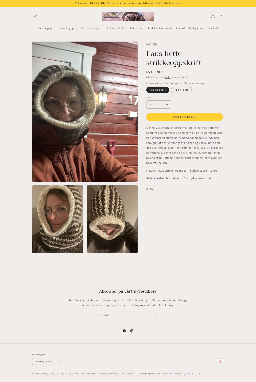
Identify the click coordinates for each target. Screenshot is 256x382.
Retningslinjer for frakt (149, 374)
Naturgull (45, 374)
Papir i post (181, 90)
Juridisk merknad (192, 374)
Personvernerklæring (109, 374)
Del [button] (152, 189)
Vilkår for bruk (129, 374)
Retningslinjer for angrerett (83, 374)
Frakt (167, 77)
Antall (149, 97)
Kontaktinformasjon (172, 374)
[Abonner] (155, 315)
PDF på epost (158, 90)
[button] (36, 16)
